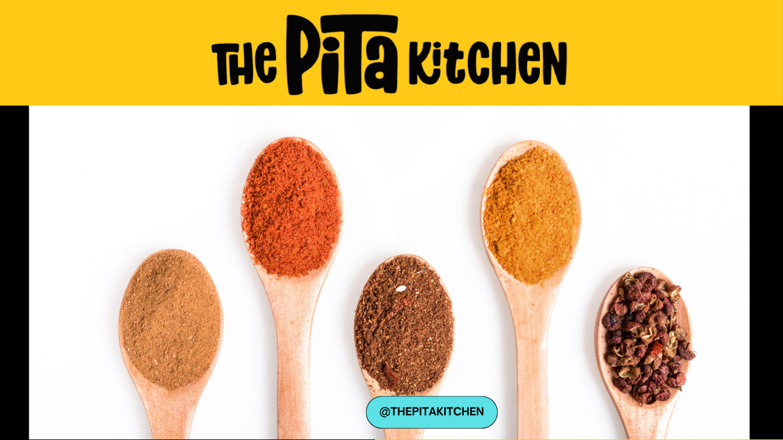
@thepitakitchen (431, 411)
